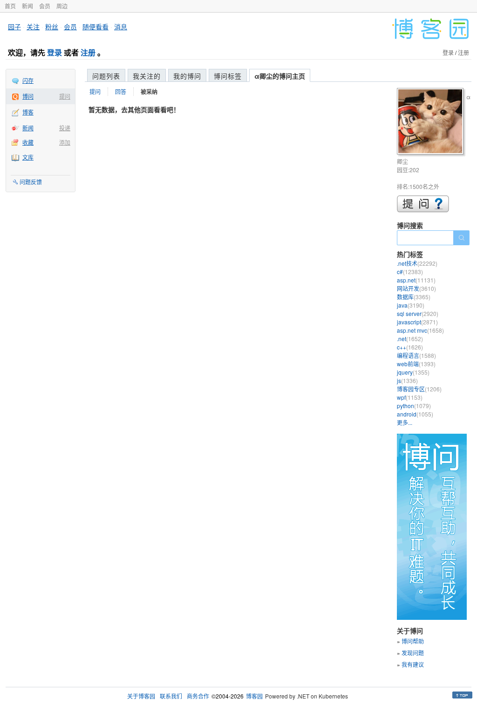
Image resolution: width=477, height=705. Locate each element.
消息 (120, 26)
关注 (33, 26)
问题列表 (106, 76)
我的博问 (187, 76)
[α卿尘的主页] (431, 122)
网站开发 (416, 288)
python (414, 406)
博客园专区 (419, 389)
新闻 (27, 6)
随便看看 (95, 26)
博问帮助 (413, 641)
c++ (410, 347)
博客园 (254, 696)
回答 (120, 91)
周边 (62, 6)
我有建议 (413, 664)
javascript (417, 322)
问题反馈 (31, 182)
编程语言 (416, 355)
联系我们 (171, 696)
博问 (28, 96)
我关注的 (147, 76)
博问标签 (228, 76)
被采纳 (149, 91)
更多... (404, 422)
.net (410, 338)
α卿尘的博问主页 (279, 76)
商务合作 (198, 696)
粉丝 (51, 26)
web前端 (416, 364)
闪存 (28, 80)
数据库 (413, 297)
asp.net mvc (420, 330)
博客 (28, 112)
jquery (413, 372)
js (407, 380)
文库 (28, 157)
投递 (64, 128)
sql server (417, 313)
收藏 (28, 142)
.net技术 (417, 263)
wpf (409, 397)
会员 (44, 6)
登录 (54, 52)
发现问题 (413, 653)
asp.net (416, 280)
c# (410, 271)
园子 (14, 26)
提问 (64, 96)
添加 (64, 142)
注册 (88, 52)
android (415, 414)
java (410, 305)
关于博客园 (141, 696)
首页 (10, 6)
